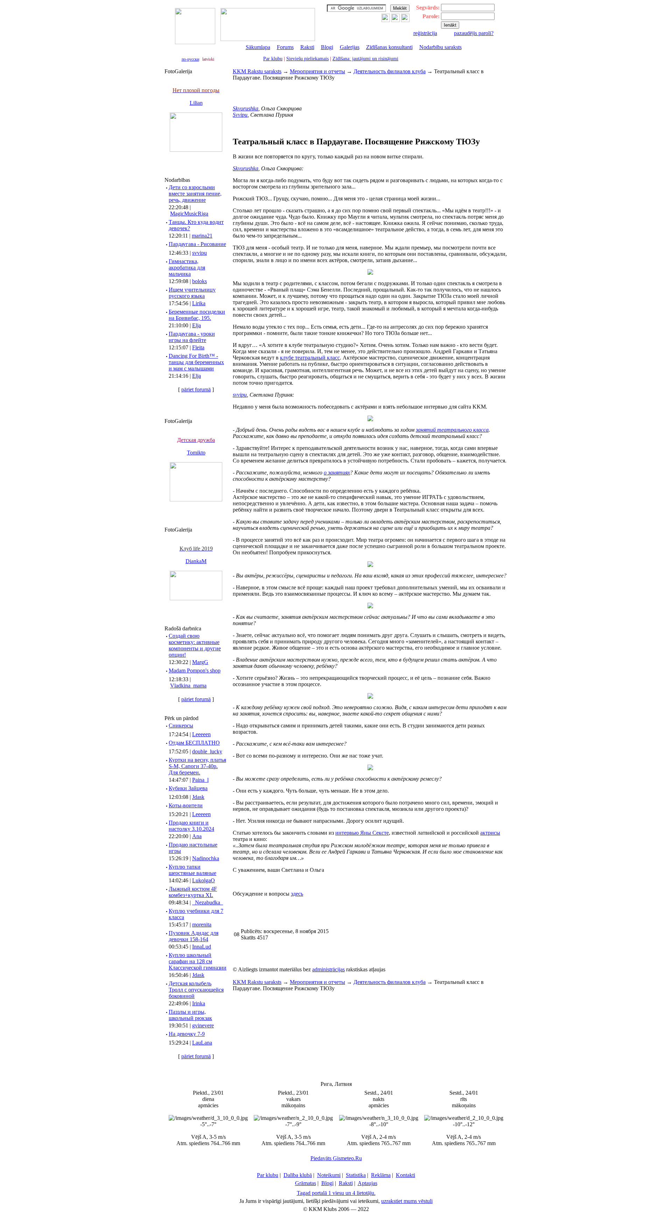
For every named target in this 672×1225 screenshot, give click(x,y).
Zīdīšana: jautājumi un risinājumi (365, 58)
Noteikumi (329, 1175)
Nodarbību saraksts (440, 47)
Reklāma (381, 1175)
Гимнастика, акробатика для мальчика (187, 267)
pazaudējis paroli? (473, 33)
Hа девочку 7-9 (187, 1034)
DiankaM (196, 561)
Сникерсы (181, 725)
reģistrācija (425, 33)
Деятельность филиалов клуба (390, 71)
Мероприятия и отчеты (317, 71)
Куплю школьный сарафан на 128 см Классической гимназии (197, 961)
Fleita (198, 347)
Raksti (307, 47)
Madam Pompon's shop (194, 670)
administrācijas (328, 969)
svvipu (199, 253)
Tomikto (196, 453)
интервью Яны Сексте (362, 833)
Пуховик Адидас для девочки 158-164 (193, 936)
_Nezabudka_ (207, 902)
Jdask (198, 797)
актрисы (490, 833)
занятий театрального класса (452, 430)
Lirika (198, 303)
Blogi (327, 47)
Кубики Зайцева (188, 788)
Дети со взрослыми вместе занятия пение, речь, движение (195, 193)
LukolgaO (203, 880)
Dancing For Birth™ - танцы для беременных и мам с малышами (196, 362)
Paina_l (200, 780)
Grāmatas (305, 1183)
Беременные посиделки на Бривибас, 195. (197, 315)
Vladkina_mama (188, 686)
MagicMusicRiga (189, 214)
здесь (297, 894)
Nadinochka (205, 858)
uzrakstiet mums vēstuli (407, 1201)
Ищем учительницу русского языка (192, 293)
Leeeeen (201, 734)
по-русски (190, 59)
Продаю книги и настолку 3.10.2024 (191, 826)
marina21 (202, 236)
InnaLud (201, 947)
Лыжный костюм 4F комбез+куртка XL (193, 892)
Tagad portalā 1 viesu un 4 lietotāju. (336, 1193)
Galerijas (349, 47)
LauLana (202, 1043)
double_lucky (207, 751)
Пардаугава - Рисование (197, 244)
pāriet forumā (196, 389)
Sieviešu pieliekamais (307, 58)
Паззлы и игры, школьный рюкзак (190, 1015)
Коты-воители (186, 805)
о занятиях (337, 472)
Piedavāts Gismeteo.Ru (336, 1158)
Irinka (198, 1003)
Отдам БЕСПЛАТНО (194, 743)
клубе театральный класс (310, 358)
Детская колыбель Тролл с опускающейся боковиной (196, 989)
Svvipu (240, 115)
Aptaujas (367, 1183)
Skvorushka (245, 108)
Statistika (356, 1175)
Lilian (196, 103)
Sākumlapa (258, 47)
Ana (197, 836)
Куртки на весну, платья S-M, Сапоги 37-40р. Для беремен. (197, 766)
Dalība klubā (298, 1175)
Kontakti (405, 1175)
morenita (201, 925)
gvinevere (203, 1025)
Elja (196, 325)
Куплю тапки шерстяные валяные (192, 870)
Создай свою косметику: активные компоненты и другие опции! (195, 645)
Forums (285, 47)
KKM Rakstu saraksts (257, 71)
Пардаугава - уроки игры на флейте (192, 337)
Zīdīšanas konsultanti (389, 47)
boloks (199, 281)
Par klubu (272, 58)
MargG (200, 662)
